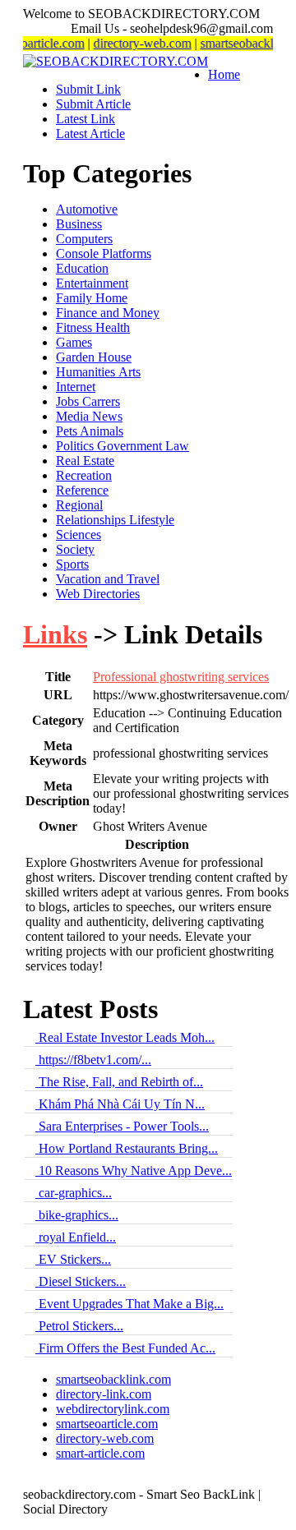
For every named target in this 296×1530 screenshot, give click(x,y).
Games (74, 342)
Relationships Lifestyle (115, 520)
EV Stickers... (73, 1259)
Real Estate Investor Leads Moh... (125, 1037)
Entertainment (92, 283)
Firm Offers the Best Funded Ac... (125, 1348)
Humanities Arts (98, 372)
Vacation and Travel (108, 579)
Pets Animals (89, 431)
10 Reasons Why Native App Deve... (133, 1170)
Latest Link (85, 119)
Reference (82, 490)
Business (79, 224)
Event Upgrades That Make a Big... (129, 1304)
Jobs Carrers (88, 401)
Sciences (78, 534)
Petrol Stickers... (79, 1326)
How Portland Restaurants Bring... (126, 1148)
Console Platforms (103, 253)
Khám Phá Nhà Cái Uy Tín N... (120, 1104)
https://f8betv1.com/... (93, 1060)
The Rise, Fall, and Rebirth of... (119, 1082)
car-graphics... (73, 1193)
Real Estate (85, 461)
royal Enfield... (75, 1237)
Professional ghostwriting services (181, 677)
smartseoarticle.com (107, 1424)
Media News (89, 416)
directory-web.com (135, 43)
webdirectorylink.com (112, 1409)
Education (82, 268)
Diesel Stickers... (80, 1281)
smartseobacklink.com (113, 1379)
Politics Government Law (122, 446)
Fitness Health (93, 327)
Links (55, 634)
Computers (84, 239)
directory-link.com (103, 1394)
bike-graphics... (76, 1215)
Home (224, 74)
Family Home (91, 298)
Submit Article (93, 104)
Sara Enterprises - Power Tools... (122, 1126)
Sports (72, 564)
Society (75, 549)
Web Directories (98, 594)
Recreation (84, 475)
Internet (75, 387)
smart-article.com (100, 1453)
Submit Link (88, 89)
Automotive (87, 209)
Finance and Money (108, 313)
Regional (79, 505)
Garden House (94, 357)
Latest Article (90, 134)
